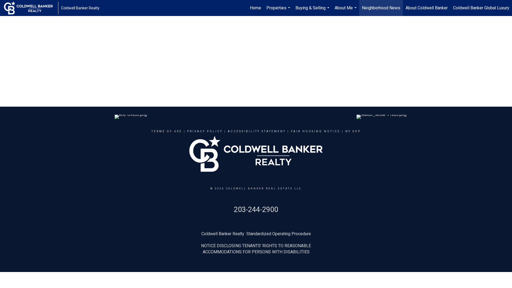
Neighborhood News (381, 7)
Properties (278, 10)
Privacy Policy (205, 131)
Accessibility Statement (257, 131)
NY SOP (353, 131)
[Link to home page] (31, 8)
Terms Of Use (166, 131)
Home (255, 7)
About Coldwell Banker (427, 7)
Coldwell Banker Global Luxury (481, 7)
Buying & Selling (313, 10)
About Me (346, 10)
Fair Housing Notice (315, 131)
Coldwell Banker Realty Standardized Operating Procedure (256, 233)
